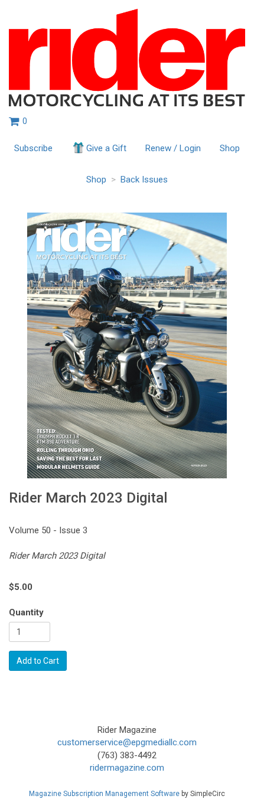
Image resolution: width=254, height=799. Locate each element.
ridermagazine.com (127, 767)
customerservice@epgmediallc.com (127, 742)
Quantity (26, 612)
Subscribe (33, 148)
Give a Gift (106, 148)
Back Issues (144, 179)
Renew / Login (173, 148)
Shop (230, 148)
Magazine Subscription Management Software (104, 794)
